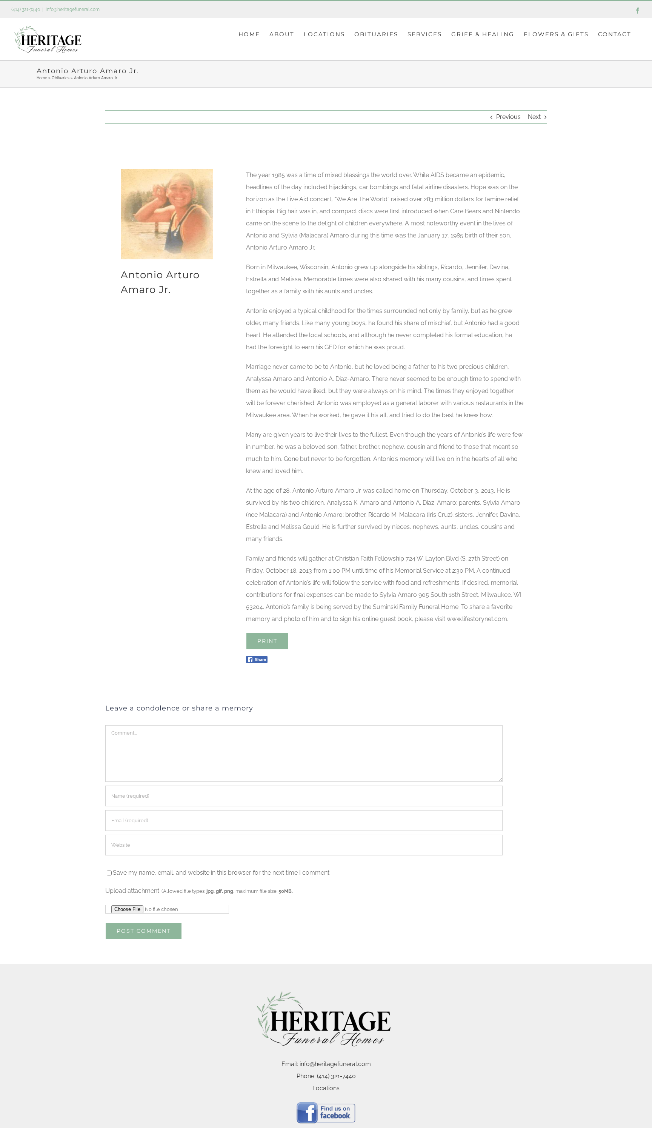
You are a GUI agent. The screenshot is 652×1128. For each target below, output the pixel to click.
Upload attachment (199, 890)
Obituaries (60, 78)
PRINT (267, 641)
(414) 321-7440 (25, 9)
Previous (508, 116)
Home (42, 78)
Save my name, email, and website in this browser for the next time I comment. (222, 872)
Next (534, 116)
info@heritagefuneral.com (73, 9)
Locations (326, 1088)
